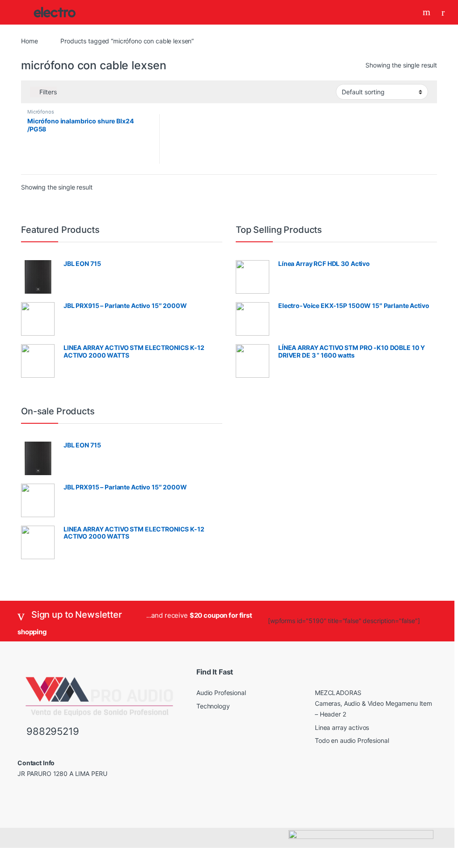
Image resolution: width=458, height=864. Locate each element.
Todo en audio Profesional (352, 740)
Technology (213, 706)
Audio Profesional (221, 692)
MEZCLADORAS (338, 692)
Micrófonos (40, 112)
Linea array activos (342, 727)
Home (29, 41)
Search (428, 12)
